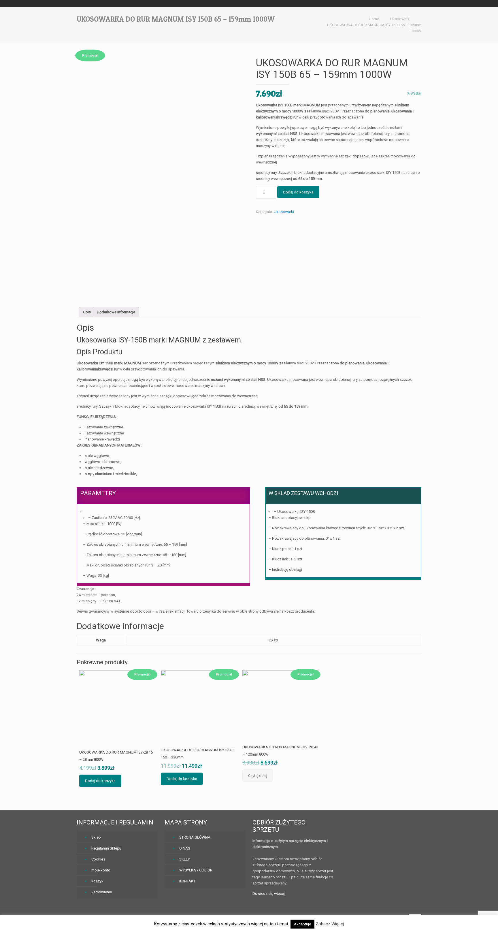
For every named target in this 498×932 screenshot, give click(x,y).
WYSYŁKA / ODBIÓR (195, 870)
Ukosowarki (400, 19)
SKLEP (184, 859)
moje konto (100, 870)
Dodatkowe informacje (116, 312)
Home (374, 19)
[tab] (87, 312)
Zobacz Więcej (330, 924)
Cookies (98, 859)
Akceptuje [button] (302, 924)
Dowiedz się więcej (268, 893)
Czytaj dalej (257, 775)
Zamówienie (101, 892)
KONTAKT (187, 881)
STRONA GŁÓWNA (194, 837)
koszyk (97, 881)
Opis (87, 312)
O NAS (184, 848)
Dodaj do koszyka (298, 192)
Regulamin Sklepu (106, 848)
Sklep (96, 837)
